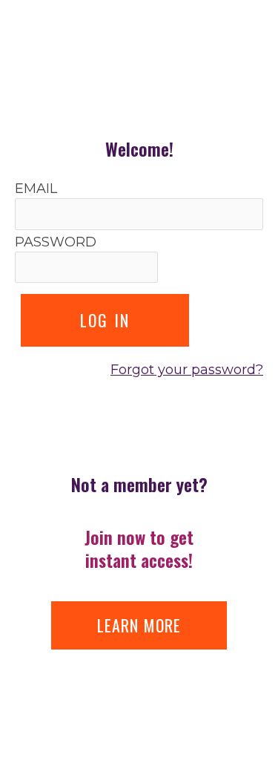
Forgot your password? (186, 370)
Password (55, 242)
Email (36, 188)
